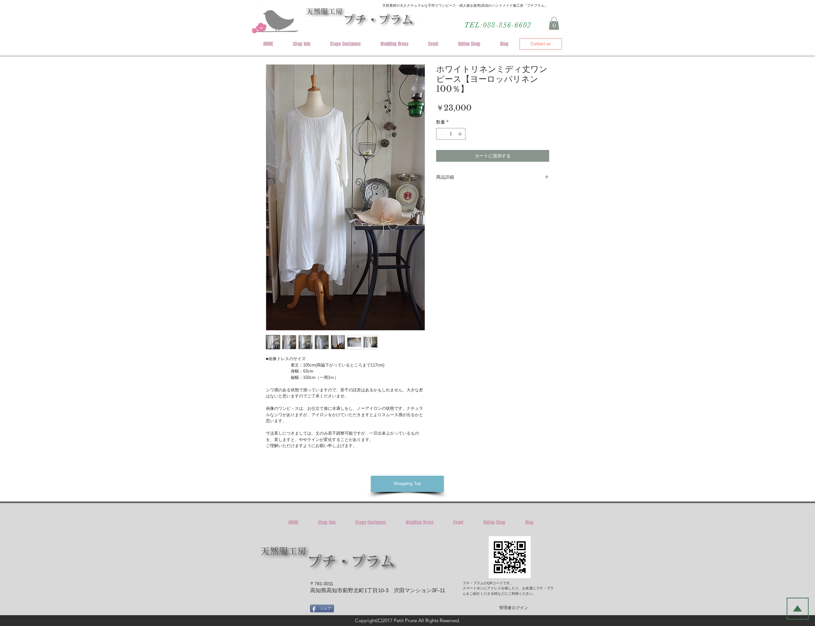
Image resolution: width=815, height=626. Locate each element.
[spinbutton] (451, 133)
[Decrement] (441, 133)
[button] (554, 23)
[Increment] (460, 133)
